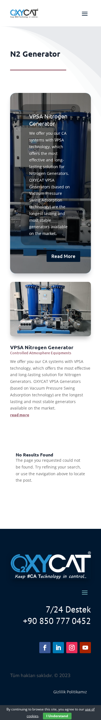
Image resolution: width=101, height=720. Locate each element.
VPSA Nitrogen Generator (48, 120)
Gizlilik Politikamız (70, 691)
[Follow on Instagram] (71, 647)
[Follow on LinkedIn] (58, 647)
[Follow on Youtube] (85, 647)
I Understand (57, 716)
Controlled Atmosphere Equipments (40, 352)
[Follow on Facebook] (44, 647)
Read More (63, 256)
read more (19, 414)
